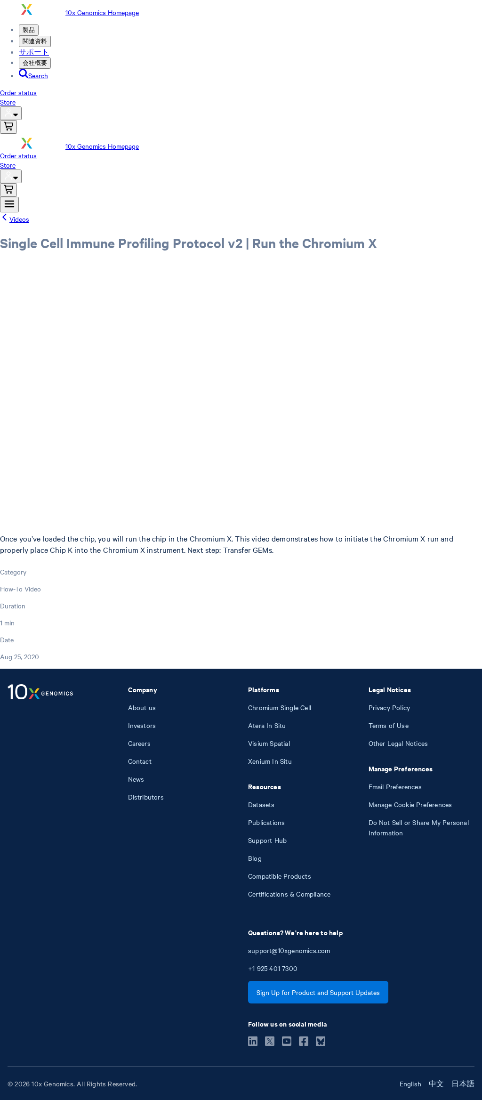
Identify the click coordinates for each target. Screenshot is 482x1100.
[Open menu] (9, 204)
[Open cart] (8, 127)
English (410, 1083)
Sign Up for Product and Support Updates (318, 992)
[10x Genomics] (40, 791)
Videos (19, 219)
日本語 (462, 1083)
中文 (436, 1083)
